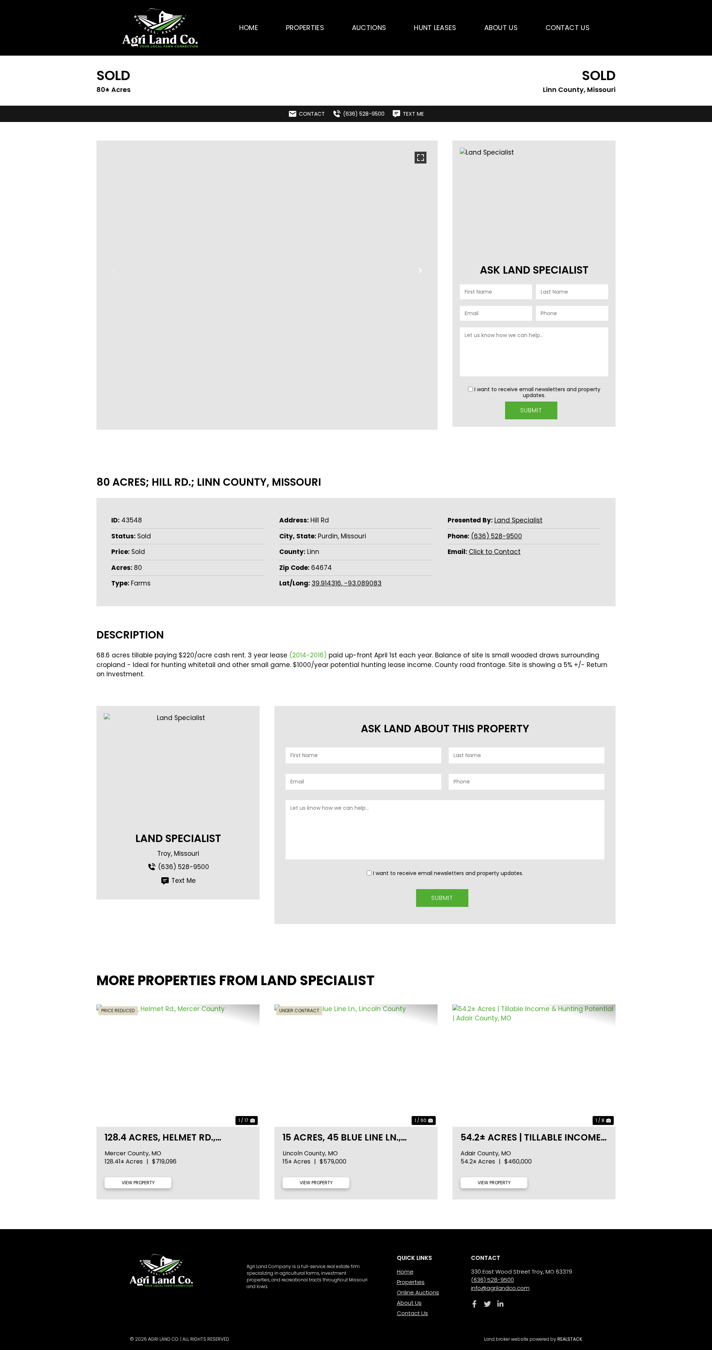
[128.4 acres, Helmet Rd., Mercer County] (178, 1065)
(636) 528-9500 (496, 536)
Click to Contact (495, 551)
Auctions (369, 27)
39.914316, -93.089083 (347, 583)
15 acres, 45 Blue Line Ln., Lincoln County (342, 1137)
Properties (305, 27)
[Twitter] (487, 1303)
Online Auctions (418, 1292)
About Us (501, 27)
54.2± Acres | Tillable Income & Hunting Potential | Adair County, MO (531, 1137)
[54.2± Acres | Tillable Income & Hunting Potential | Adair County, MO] (534, 1065)
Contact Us (567, 27)
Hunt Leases (435, 27)
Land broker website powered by (533, 1339)
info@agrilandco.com (500, 1288)
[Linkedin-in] (500, 1303)
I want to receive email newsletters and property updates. (537, 392)
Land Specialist (518, 520)
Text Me (183, 880)
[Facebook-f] (474, 1303)
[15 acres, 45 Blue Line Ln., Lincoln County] (356, 1065)
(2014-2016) (308, 655)
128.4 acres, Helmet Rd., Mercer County (160, 1137)
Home (248, 27)
